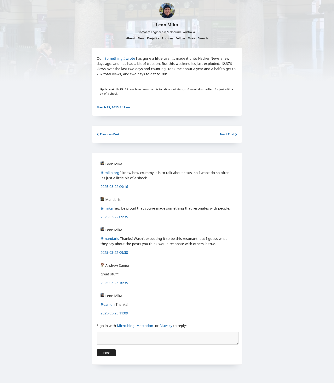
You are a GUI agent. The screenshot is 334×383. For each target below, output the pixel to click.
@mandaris (110, 238)
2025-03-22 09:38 (114, 252)
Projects (153, 38)
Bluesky (165, 325)
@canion (108, 304)
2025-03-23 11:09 (114, 313)
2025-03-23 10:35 (114, 282)
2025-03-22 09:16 (114, 186)
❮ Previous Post (108, 134)
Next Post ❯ (228, 134)
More (191, 38)
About (130, 38)
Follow (180, 38)
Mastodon (144, 325)
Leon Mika (167, 24)
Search (203, 38)
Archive (167, 38)
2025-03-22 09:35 (114, 217)
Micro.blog (126, 325)
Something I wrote (120, 58)
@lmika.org (110, 172)
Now (141, 38)
